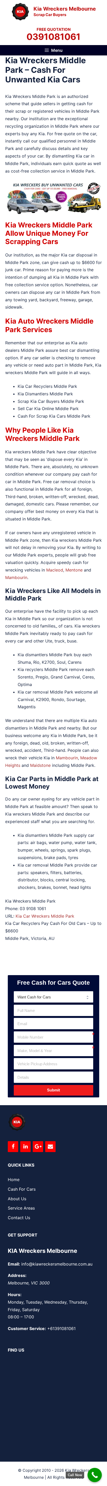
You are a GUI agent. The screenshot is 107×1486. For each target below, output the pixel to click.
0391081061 (53, 37)
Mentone (74, 570)
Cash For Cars (22, 1189)
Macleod (54, 570)
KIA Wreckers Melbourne (42, 1250)
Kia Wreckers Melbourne (65, 9)
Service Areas (21, 1208)
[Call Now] (95, 1475)
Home (13, 1179)
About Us (17, 1198)
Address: (17, 1275)
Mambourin (16, 577)
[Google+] (38, 1146)
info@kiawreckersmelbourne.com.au (56, 1264)
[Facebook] (13, 1146)
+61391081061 (61, 1328)
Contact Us (19, 1217)
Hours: (15, 1294)
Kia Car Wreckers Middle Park (45, 916)
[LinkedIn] (25, 1146)
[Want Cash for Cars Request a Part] (53, 997)
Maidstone (40, 765)
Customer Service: (27, 1328)
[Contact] (50, 1146)
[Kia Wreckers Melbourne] (20, 11)
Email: (14, 1264)
